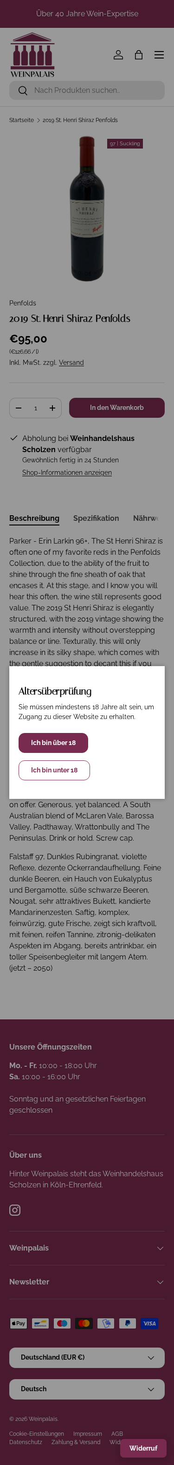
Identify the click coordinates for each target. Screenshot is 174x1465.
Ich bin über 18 (53, 742)
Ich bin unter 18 (54, 770)
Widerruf (143, 1448)
